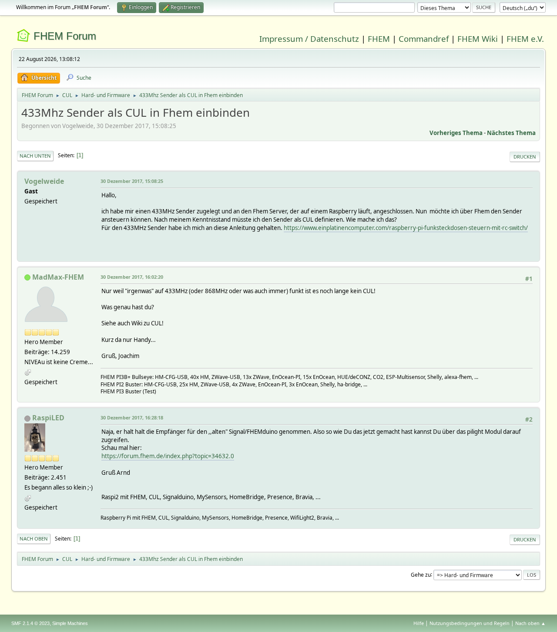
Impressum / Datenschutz (309, 38)
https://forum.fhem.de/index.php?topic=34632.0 (167, 456)
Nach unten (35, 155)
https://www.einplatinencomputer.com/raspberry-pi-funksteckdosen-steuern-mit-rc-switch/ (406, 228)
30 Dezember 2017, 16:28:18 (132, 417)
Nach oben (34, 538)
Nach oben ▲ (530, 623)
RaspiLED (48, 417)
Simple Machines (70, 623)
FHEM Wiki (477, 38)
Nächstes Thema (511, 133)
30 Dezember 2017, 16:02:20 (132, 277)
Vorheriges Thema (456, 133)
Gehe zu (421, 574)
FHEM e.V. (525, 38)
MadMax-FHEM (58, 277)
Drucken (524, 156)
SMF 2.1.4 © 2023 (30, 623)
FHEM (379, 38)
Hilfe (418, 623)
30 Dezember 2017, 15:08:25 (132, 181)
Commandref (424, 38)
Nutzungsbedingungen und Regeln (469, 623)
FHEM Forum (65, 36)
